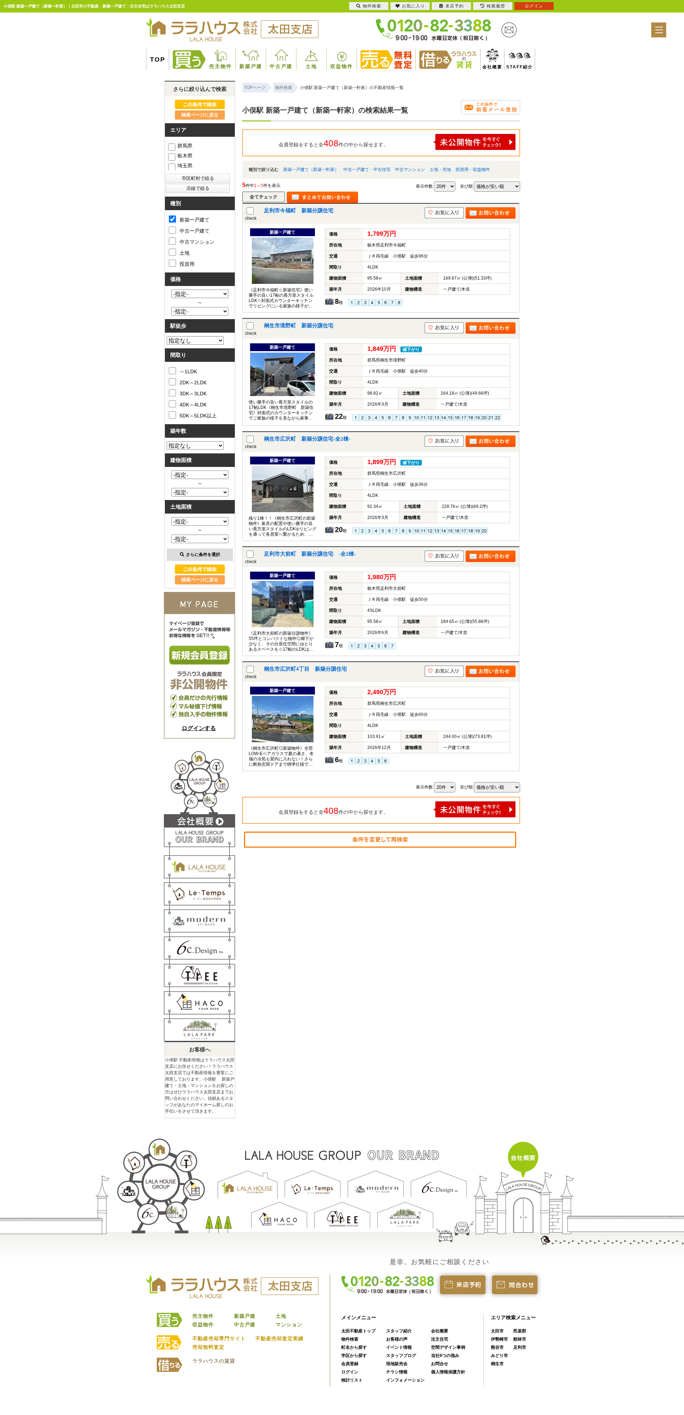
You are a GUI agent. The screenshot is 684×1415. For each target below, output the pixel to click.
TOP (157, 59)
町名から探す (354, 1347)
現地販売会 (397, 1363)
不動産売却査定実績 (279, 1338)
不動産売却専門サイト (219, 1338)
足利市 (519, 1347)
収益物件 (341, 66)
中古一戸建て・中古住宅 (366, 169)
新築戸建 (250, 66)
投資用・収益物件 (473, 169)
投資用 (187, 264)
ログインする (199, 728)
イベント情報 (399, 1347)
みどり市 (499, 1355)
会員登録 (349, 1363)
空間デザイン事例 (448, 1347)
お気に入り (413, 6)
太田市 (497, 1330)
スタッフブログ (401, 1355)
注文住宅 (439, 1339)
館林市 (519, 1339)
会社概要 (489, 67)
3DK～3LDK (193, 393)
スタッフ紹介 (399, 1330)
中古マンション (410, 169)
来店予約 (454, 6)
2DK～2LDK (193, 382)
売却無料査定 (208, 1347)
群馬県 (184, 146)
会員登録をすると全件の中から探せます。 (333, 143)
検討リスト (352, 1380)
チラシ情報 (397, 1371)
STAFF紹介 (511, 67)
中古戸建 (281, 66)
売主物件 (220, 66)
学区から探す (354, 1355)
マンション (289, 1324)
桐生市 (497, 1363)
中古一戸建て (194, 231)
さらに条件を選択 (203, 554)
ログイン (349, 1371)
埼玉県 (184, 165)
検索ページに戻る (199, 115)
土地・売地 (440, 169)
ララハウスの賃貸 (213, 1361)
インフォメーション (405, 1380)
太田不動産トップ (358, 1330)
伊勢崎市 (499, 1339)
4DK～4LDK (193, 404)
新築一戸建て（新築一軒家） (311, 169)
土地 (311, 66)
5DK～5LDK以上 (198, 415)
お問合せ (439, 1363)
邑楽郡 (519, 1330)
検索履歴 (496, 6)
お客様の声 (397, 1339)
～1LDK (188, 371)
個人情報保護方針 (448, 1371)
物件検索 (349, 1339)
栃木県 (184, 155)
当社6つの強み (445, 1355)
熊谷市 (497, 1347)
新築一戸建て (194, 220)
